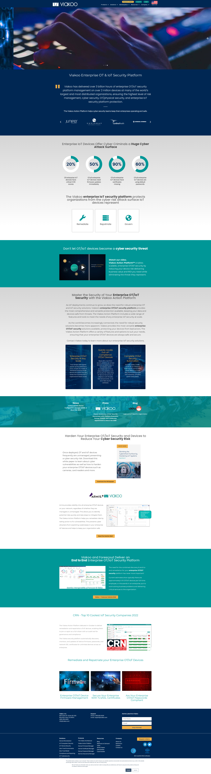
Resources (134, 5)
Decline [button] (135, 770)
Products (104, 5)
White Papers (101, 747)
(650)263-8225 (99, 715)
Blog (98, 741)
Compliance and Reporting (67, 753)
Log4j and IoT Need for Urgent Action (135, 414)
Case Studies (101, 751)
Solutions (113, 5)
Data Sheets (100, 749)
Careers (118, 745)
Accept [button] (128, 770)
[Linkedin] (145, 744)
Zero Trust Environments (66, 748)
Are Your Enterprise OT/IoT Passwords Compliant (137, 698)
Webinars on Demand (103, 743)
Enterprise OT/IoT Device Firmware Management (74, 696)
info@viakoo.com (64, 721)
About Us (118, 741)
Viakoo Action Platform (84, 743)
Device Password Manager (86, 751)
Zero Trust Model (64, 751)
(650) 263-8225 (63, 719)
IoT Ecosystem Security (66, 743)
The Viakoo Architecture (85, 740)
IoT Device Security (65, 746)
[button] (3, 38)
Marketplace (123, 5)
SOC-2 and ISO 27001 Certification (142, 755)
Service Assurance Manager (86, 753)
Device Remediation (65, 741)
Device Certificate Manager (86, 748)
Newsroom (119, 743)
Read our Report (14, 43)
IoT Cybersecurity (64, 756)
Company (144, 5)
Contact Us (119, 747)
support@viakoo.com (101, 717)
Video (98, 745)
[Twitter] (150, 744)
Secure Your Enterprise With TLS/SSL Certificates (105, 696)
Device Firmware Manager (86, 746)
